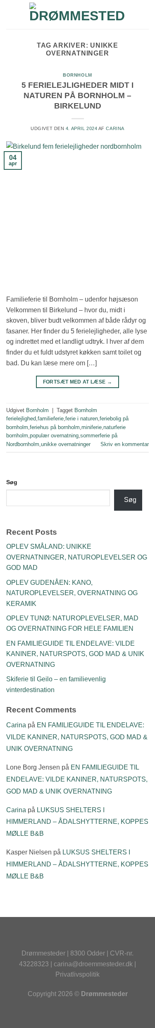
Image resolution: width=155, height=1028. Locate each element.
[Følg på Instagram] (77, 938)
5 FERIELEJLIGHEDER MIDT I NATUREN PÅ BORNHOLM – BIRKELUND (77, 95)
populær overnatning (54, 435)
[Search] (146, 14)
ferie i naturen (81, 418)
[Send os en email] (94, 938)
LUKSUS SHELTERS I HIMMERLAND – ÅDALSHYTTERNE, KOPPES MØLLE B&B (77, 821)
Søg (11, 482)
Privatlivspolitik (77, 974)
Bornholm (77, 74)
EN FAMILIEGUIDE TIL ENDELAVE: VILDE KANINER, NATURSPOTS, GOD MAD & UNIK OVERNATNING (75, 654)
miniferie (91, 427)
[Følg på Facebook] (60, 938)
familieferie (51, 418)
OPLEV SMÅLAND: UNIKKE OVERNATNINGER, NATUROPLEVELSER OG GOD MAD (76, 557)
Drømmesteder (43, 953)
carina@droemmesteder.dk (93, 964)
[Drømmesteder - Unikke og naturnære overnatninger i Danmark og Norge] (77, 14)
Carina (115, 128)
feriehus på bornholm (55, 427)
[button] (11, 14)
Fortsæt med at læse (77, 382)
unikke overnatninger (66, 444)
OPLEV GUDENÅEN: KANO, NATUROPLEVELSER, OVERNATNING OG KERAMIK (72, 593)
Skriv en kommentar (124, 444)
